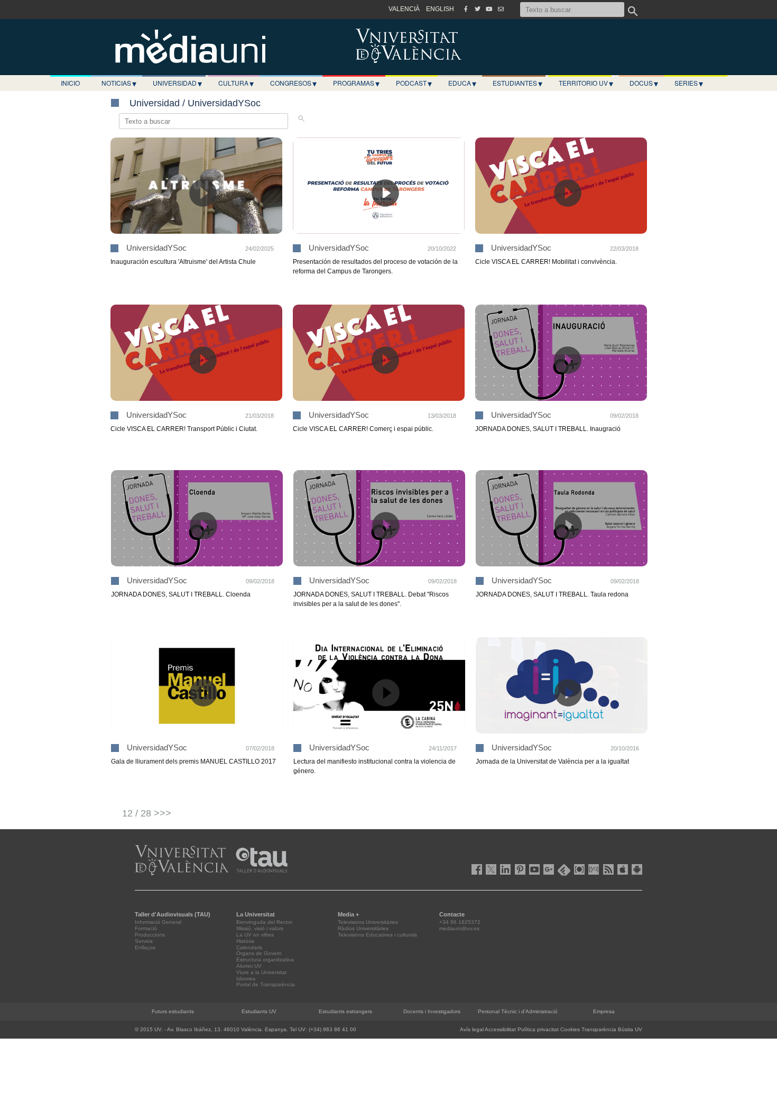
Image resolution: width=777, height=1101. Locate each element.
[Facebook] (465, 9)
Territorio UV (586, 83)
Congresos (293, 83)
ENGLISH (440, 9)
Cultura (236, 83)
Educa (462, 83)
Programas (356, 83)
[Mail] (500, 9)
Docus (644, 83)
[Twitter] (477, 9)
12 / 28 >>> (146, 813)
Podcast (414, 83)
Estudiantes (517, 83)
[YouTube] (489, 9)
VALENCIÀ (404, 9)
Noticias (118, 83)
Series (688, 83)
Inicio (70, 82)
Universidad (177, 83)
